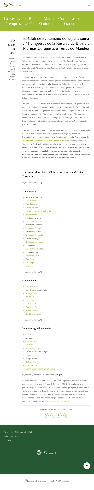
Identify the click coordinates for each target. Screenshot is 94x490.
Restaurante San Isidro (34, 242)
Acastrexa (29, 345)
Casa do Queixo (31, 204)
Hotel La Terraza (32, 310)
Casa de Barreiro (31, 286)
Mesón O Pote (31, 214)
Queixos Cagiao (31, 341)
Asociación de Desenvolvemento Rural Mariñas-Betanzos (45, 141)
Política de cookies (11, 436)
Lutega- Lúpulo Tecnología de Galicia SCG (42, 369)
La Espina (29, 266)
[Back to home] (13, 5)
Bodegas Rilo (30, 362)
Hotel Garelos (30, 297)
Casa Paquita (30, 263)
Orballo (28, 334)
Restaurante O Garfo (33, 228)
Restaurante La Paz (32, 256)
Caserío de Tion (31, 208)
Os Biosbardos (31, 365)
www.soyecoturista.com (60, 401)
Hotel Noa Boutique (33, 314)
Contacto (7, 440)
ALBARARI (30, 304)
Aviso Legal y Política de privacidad (18, 432)
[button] (89, 5)
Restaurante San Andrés (34, 235)
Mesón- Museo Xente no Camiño (38, 211)
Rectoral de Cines (32, 221)
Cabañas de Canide (32, 307)
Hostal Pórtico (30, 293)
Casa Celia (29, 259)
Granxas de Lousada (33, 348)
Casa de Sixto (30, 201)
